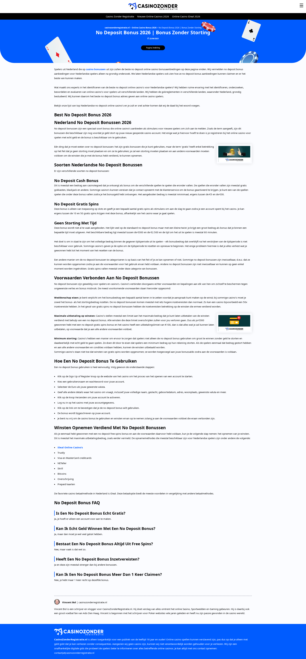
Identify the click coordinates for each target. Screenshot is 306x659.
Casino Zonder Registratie (120, 16)
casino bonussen (96, 69)
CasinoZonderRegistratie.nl (70, 639)
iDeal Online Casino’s (70, 447)
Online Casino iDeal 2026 (186, 16)
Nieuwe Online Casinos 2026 (153, 16)
